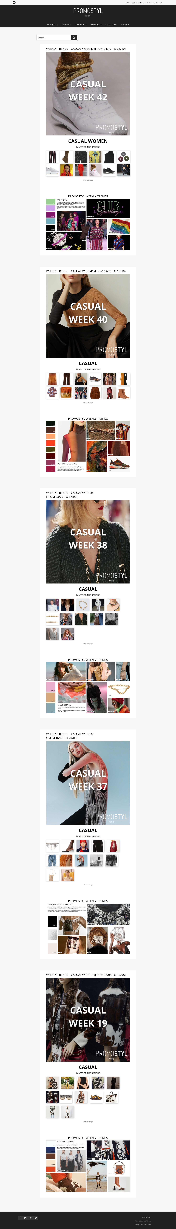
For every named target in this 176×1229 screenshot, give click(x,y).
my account (141, 2)
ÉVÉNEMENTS (95, 25)
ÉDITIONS (65, 25)
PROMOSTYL (51, 25)
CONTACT (125, 25)
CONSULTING (80, 25)
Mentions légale (146, 1217)
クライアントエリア (154, 2)
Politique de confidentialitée (143, 1221)
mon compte (130, 2)
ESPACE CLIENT (111, 25)
